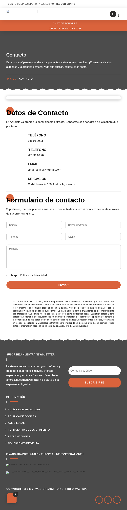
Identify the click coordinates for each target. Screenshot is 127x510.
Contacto (26, 78)
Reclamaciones (19, 436)
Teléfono (37, 135)
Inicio (10, 78)
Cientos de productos (65, 28)
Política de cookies (22, 416)
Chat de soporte (65, 23)
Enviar (63, 285)
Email (33, 164)
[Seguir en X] (108, 500)
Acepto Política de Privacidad (28, 275)
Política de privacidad (24, 409)
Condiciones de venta (23, 443)
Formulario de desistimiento (29, 429)
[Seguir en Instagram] (117, 500)
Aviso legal (16, 422)
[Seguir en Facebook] (99, 500)
